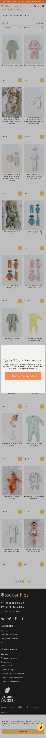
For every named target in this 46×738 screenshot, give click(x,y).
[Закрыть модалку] (41, 348)
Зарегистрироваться (23, 375)
